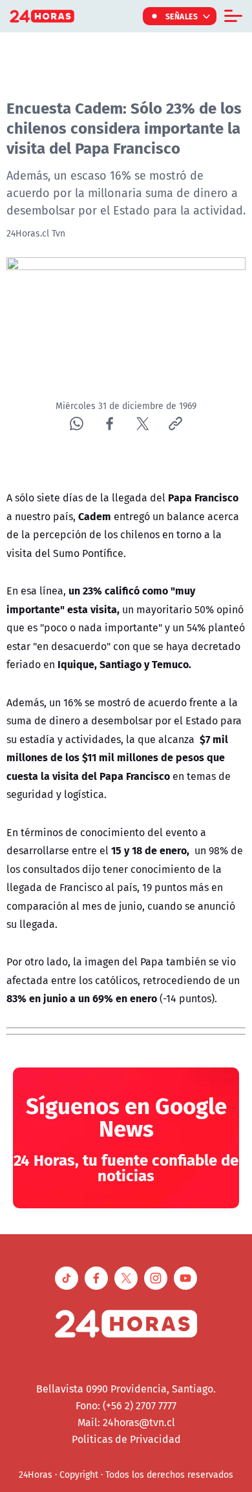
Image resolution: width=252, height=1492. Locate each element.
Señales (181, 16)
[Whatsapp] (76, 423)
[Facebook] (109, 423)
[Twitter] (142, 423)
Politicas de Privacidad (126, 1439)
